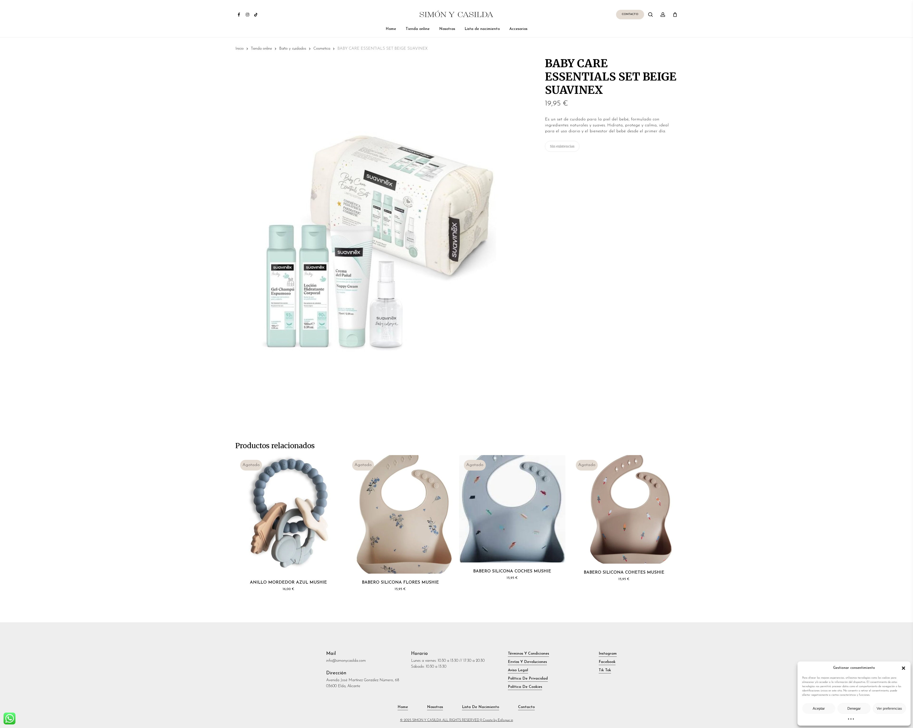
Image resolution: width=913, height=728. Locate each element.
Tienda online (261, 49)
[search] (650, 14)
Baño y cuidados (292, 49)
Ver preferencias (889, 708)
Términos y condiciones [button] (528, 654)
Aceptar (819, 708)
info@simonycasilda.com (346, 661)
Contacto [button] (526, 707)
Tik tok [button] (605, 670)
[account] (663, 14)
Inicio (239, 49)
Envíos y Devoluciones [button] (527, 662)
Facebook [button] (607, 662)
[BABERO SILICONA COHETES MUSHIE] (624, 509)
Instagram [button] (608, 654)
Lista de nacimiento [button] (480, 707)
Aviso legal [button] (518, 670)
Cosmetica (321, 49)
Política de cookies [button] (525, 687)
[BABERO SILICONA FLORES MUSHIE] (400, 514)
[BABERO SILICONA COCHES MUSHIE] (512, 508)
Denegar (854, 708)
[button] (903, 668)
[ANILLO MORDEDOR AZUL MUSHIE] (288, 514)
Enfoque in (505, 720)
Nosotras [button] (435, 707)
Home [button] (403, 707)
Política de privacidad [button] (528, 678)
